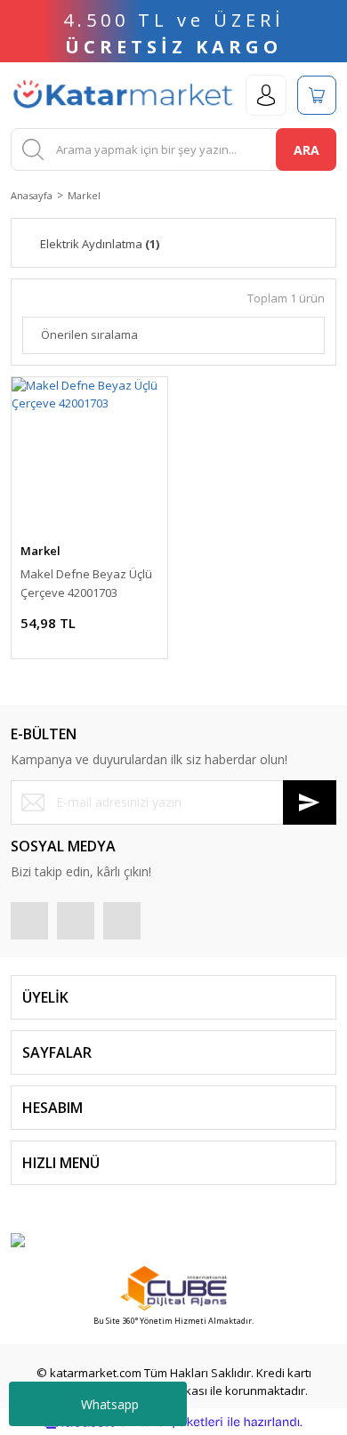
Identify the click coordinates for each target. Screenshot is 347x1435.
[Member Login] (266, 95)
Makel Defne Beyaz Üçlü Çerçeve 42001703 (86, 583)
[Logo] (123, 95)
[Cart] (316, 95)
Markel (84, 195)
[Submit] (309, 802)
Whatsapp (110, 1404)
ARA (306, 149)
